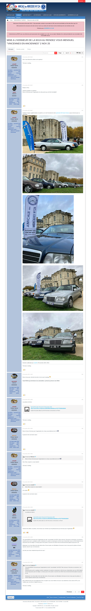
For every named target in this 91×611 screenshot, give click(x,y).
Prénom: (10, 73)
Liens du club (47, 15)
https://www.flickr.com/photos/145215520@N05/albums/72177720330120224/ (48, 408)
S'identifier (81, 1)
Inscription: (10, 70)
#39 (82, 507)
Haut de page (80, 597)
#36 (82, 428)
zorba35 (35, 362)
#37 (82, 453)
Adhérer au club (73, 15)
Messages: (10, 71)
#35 (82, 399)
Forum (19, 15)
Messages (10, 49)
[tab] (11, 49)
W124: (9, 75)
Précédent (69, 591)
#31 (82, 57)
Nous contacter (53, 597)
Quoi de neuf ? (27, 15)
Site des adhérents (60, 15)
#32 (82, 85)
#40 (82, 537)
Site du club (10, 15)
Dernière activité (20, 49)
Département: (11, 74)
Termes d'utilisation (71, 597)
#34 (82, 374)
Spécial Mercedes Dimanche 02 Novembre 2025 (41, 406)
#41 (82, 562)
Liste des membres (11, 17)
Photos (29, 49)
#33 (82, 110)
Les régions (37, 15)
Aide (48, 597)
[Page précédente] (70, 53)
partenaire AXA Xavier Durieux (62, 112)
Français (10, 597)
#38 (82, 481)
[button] (24, 106)
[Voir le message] (35, 456)
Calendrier (18, 17)
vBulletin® (45, 603)
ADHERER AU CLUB (49, 28)
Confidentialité (62, 597)
